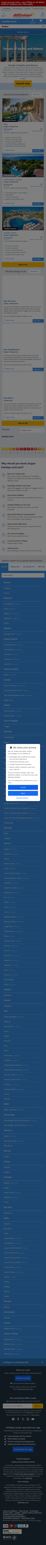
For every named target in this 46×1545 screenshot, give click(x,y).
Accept (23, 787)
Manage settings (22, 798)
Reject (23, 793)
